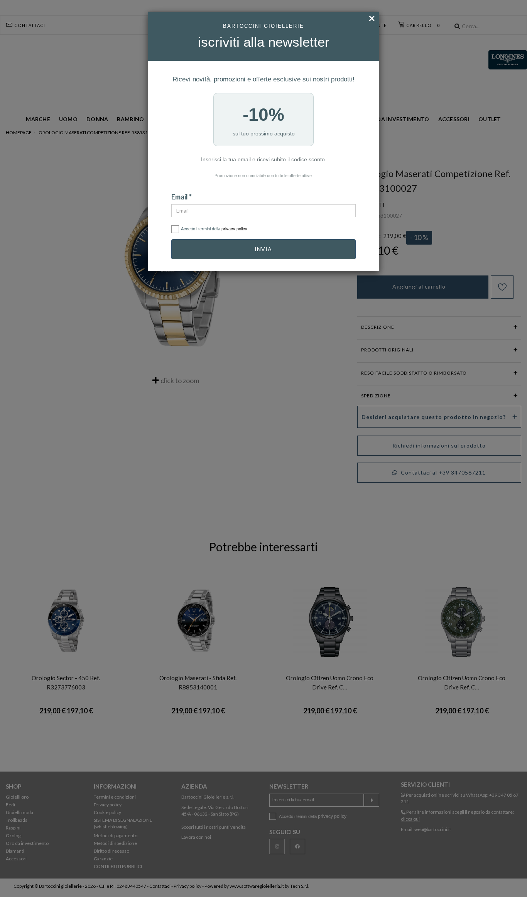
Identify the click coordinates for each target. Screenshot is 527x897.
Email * (181, 197)
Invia (263, 249)
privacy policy (234, 228)
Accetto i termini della (214, 228)
